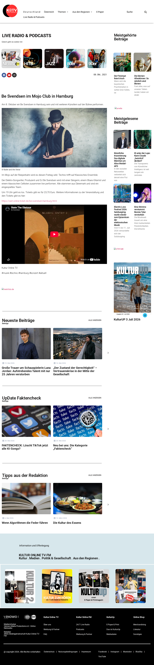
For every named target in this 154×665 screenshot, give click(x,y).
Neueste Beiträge (18, 320)
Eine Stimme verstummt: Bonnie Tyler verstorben (140, 211)
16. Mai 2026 (61, 363)
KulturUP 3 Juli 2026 (127, 319)
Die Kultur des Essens (67, 522)
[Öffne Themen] (67, 11)
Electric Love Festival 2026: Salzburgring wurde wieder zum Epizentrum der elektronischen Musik (121, 216)
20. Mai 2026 (61, 441)
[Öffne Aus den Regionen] (91, 11)
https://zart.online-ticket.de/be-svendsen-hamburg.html (29, 201)
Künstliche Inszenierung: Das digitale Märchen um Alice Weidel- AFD (120, 159)
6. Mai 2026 (9, 518)
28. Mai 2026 (9, 441)
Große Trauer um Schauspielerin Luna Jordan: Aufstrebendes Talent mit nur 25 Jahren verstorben (26, 371)
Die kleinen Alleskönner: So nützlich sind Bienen (141, 80)
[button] (12, 59)
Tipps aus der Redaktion (25, 475)
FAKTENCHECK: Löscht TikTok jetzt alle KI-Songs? (25, 447)
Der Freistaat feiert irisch (120, 77)
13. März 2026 (61, 518)
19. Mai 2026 (9, 363)
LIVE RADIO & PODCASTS (26, 35)
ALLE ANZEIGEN (94, 320)
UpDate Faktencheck (21, 398)
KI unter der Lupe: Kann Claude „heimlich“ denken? (142, 157)
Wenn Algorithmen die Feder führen (25, 522)
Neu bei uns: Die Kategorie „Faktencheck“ (70, 447)
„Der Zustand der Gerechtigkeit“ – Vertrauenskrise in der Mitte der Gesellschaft (75, 371)
